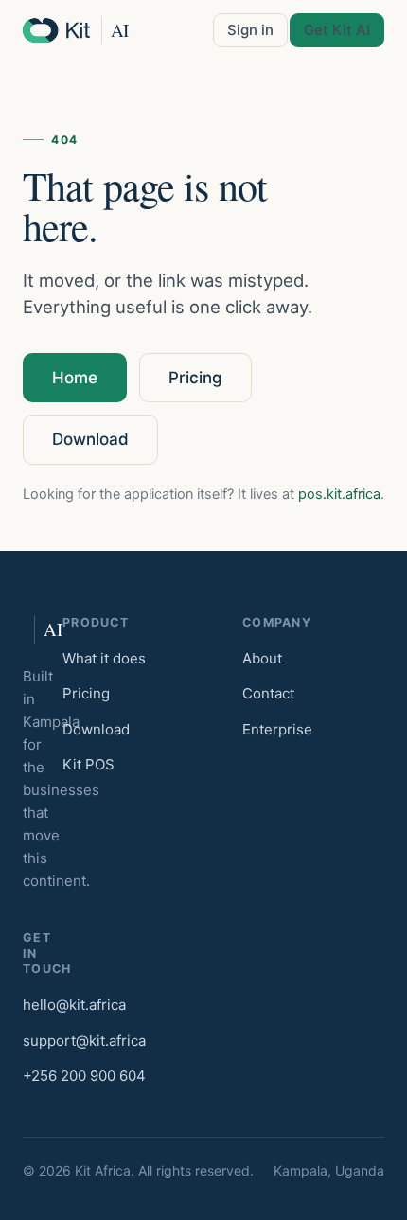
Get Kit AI (337, 30)
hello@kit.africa (74, 1005)
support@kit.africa (84, 1041)
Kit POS (88, 764)
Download (90, 439)
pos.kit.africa (339, 494)
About (262, 658)
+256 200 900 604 (84, 1076)
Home (74, 377)
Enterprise (277, 729)
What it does (104, 658)
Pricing (195, 377)
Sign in (250, 30)
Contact (268, 693)
